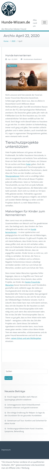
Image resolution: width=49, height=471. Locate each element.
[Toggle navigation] (44, 22)
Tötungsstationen (12, 176)
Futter (28, 164)
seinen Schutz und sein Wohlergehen (26, 338)
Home (6, 41)
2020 (13, 41)
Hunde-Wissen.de (15, 22)
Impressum (6, 450)
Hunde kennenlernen (18, 55)
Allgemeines (12, 66)
